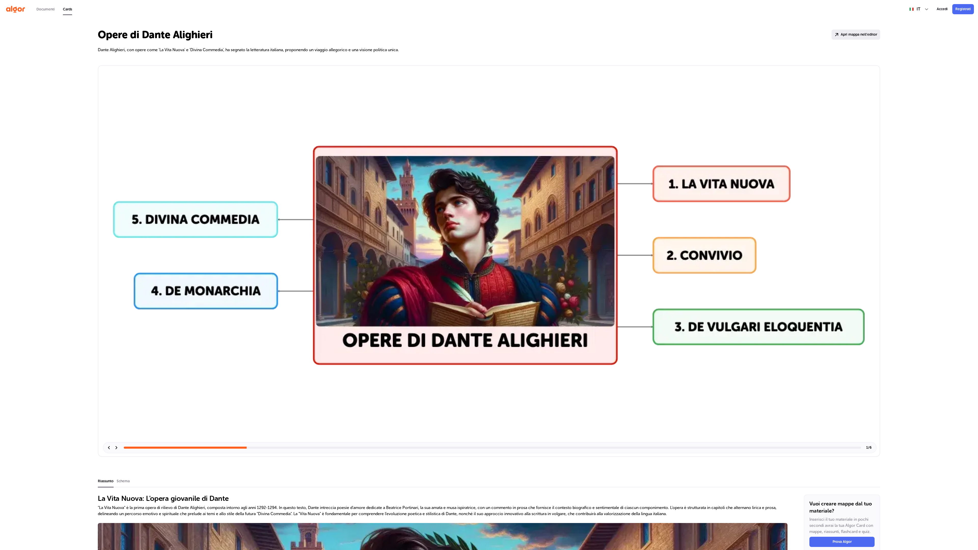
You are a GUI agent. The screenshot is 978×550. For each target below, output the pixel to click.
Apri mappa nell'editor (859, 34)
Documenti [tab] (45, 9)
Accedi (942, 9)
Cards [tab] (67, 9)
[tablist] (54, 9)
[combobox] (919, 9)
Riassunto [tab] (106, 481)
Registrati (963, 9)
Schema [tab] (123, 481)
